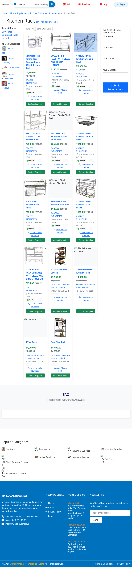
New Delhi (29, 29)
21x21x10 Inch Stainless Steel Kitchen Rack (33, 136)
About (51, 507)
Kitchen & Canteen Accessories (45, 13)
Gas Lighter (13, 67)
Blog (50, 516)
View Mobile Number (36, 98)
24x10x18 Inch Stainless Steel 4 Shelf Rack (59, 136)
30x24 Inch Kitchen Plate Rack (32, 204)
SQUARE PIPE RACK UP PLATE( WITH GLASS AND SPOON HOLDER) (34, 274)
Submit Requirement (115, 87)
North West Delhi (43, 29)
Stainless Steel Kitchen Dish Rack (60, 203)
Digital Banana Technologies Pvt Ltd (27, 563)
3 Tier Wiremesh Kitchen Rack (84, 271)
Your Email (108, 47)
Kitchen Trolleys (8, 85)
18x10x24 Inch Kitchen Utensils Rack (84, 58)
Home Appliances (18, 13)
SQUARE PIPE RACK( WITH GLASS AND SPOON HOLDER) (60, 60)
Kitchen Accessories (8, 76)
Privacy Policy (54, 511)
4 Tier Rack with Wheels (59, 271)
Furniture (10, 449)
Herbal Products (47, 457)
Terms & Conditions (103, 563)
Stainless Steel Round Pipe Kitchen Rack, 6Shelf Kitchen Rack (33, 62)
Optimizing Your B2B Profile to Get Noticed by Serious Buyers (77, 548)
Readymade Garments (17, 473)
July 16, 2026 (73, 503)
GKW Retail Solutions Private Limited (10, 34)
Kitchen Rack (8, 50)
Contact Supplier (35, 104)
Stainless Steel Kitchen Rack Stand (83, 204)
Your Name (108, 36)
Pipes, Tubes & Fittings (17, 462)
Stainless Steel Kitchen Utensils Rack (84, 136)
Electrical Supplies (113, 449)
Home (4, 13)
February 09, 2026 (76, 541)
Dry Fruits (109, 459)
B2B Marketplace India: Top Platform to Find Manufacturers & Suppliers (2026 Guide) (77, 511)
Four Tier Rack (58, 342)
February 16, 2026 (76, 524)
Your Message (109, 69)
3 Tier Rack (31, 342)
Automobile (44, 449)
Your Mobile (108, 58)
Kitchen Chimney (8, 60)
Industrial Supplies (81, 450)
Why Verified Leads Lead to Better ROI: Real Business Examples (77, 531)
